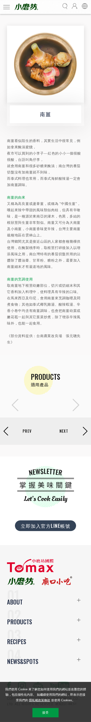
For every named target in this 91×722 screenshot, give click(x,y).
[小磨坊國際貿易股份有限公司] (30, 571)
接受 (45, 712)
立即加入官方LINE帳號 (45, 525)
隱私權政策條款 (39, 700)
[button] (19, 64)
